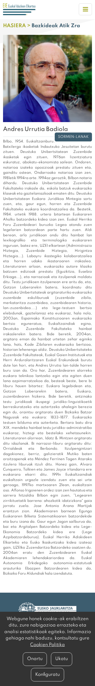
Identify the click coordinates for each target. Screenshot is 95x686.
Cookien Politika (47, 645)
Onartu (35, 658)
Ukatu (61, 658)
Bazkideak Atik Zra (56, 25)
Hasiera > (17, 25)
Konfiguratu (47, 674)
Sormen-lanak (73, 137)
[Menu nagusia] (85, 9)
